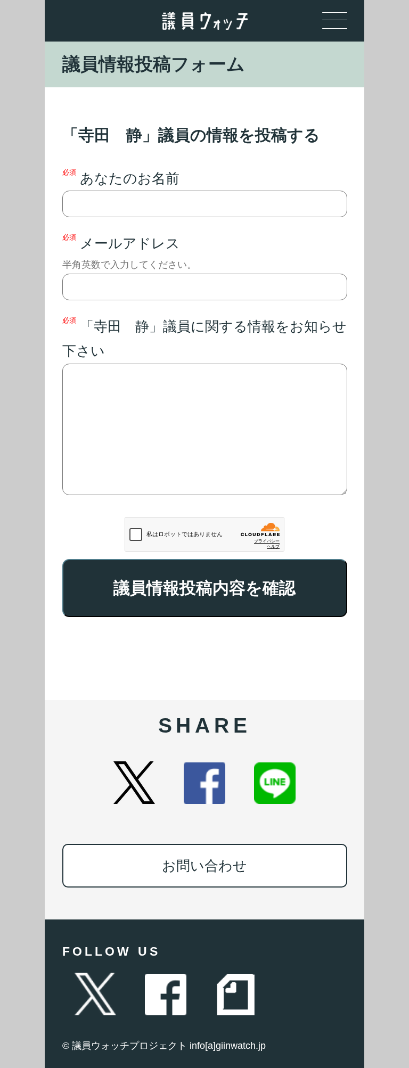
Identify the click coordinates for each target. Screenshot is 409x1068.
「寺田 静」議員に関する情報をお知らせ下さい (204, 337)
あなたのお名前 (120, 177)
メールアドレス (129, 251)
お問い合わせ (204, 866)
